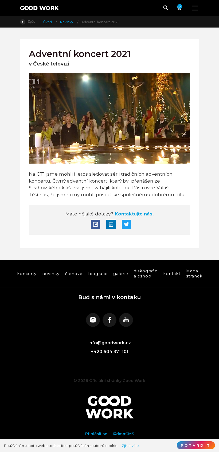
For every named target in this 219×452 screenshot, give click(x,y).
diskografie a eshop (145, 273)
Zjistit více (130, 446)
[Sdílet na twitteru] (126, 224)
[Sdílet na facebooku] (95, 224)
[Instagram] (93, 320)
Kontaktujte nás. (133, 214)
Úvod (48, 22)
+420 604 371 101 (109, 351)
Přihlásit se (96, 433)
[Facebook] (109, 320)
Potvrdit (196, 445)
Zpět (31, 22)
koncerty (26, 273)
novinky (50, 273)
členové (73, 273)
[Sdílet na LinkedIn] (111, 224)
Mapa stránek (194, 273)
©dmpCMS (123, 433)
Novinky (67, 22)
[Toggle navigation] (195, 8)
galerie (120, 273)
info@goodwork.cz (109, 342)
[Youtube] (126, 320)
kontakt (171, 273)
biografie (97, 273)
